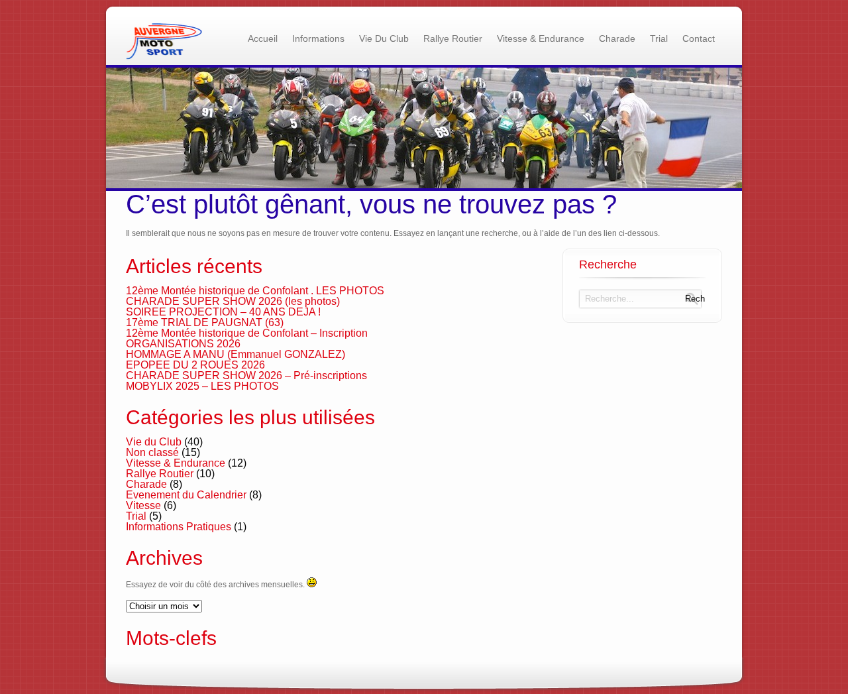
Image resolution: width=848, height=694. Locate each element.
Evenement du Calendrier (186, 494)
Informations (318, 38)
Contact (698, 38)
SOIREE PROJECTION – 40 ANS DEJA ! (223, 312)
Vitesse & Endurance (540, 38)
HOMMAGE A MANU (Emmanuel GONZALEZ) (235, 354)
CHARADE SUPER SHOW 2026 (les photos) (233, 301)
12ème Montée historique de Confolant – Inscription (247, 333)
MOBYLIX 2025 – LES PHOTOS (202, 386)
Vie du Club (384, 38)
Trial (659, 38)
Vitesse (143, 505)
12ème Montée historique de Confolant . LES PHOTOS (255, 290)
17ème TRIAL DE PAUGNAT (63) (205, 322)
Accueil (263, 38)
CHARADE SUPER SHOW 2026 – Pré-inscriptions (246, 375)
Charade (617, 38)
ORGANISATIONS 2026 (183, 343)
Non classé (152, 452)
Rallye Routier (452, 38)
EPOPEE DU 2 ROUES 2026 (195, 365)
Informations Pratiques (178, 526)
